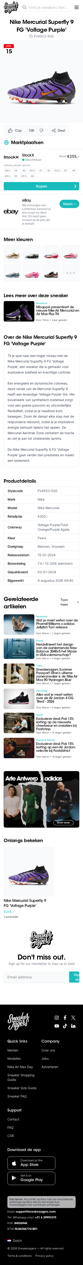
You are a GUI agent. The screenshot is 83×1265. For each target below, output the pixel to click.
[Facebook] (65, 1017)
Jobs (45, 1058)
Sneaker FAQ (17, 1096)
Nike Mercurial (48, 508)
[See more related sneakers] (70, 273)
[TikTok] (65, 1026)
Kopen (56, 186)
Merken (12, 1050)
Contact (13, 1119)
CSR (10, 1136)
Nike (41, 499)
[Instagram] (56, 1017)
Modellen (14, 1058)
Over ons (48, 1050)
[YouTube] (56, 1026)
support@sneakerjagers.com (36, 1212)
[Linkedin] (73, 1026)
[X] (73, 1017)
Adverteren (50, 1067)
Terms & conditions (19, 1255)
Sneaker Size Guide (21, 1088)
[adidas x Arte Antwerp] (41, 799)
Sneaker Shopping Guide (20, 1077)
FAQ (10, 1127)
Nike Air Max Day (20, 1067)
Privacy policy (44, 1255)
